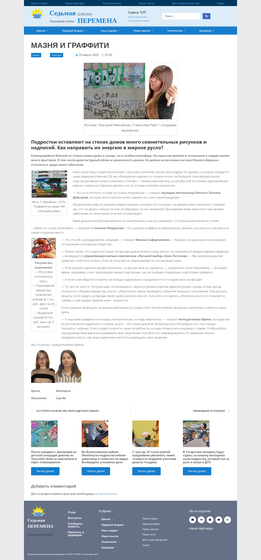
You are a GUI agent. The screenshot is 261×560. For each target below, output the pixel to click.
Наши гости (146, 3)
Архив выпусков (137, 16)
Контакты (74, 518)
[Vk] (201, 519)
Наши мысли (142, 30)
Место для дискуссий (185, 3)
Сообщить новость (75, 525)
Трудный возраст (73, 30)
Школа (40, 30)
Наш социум (109, 30)
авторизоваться (106, 494)
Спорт (221, 3)
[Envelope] (192, 519)
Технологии (174, 30)
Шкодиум (205, 30)
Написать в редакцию (76, 534)
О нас (72, 512)
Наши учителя (111, 3)
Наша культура (75, 3)
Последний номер (138, 20)
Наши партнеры (201, 528)
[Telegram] (209, 519)
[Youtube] (218, 519)
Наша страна (39, 3)
